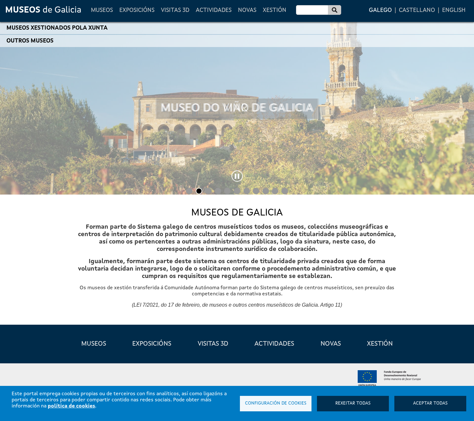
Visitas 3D (175, 10)
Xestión (274, 10)
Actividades (214, 10)
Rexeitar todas (352, 403)
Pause (237, 176)
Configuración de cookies (275, 403)
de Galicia (43, 10)
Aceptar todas (430, 403)
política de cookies (71, 406)
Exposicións (136, 10)
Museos (102, 10)
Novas (247, 10)
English (454, 10)
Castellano (417, 10)
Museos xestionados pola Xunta (57, 28)
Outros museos (30, 41)
